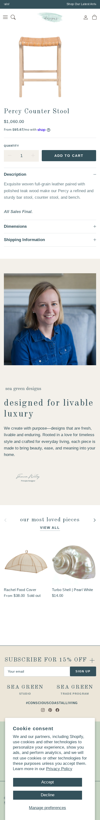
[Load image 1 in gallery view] (40, 66)
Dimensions (15, 226)
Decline (47, 795)
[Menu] (5, 17)
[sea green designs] (50, 17)
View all (50, 528)
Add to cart (68, 156)
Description (15, 174)
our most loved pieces (50, 520)
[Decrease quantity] (10, 156)
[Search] (16, 17)
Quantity (11, 145)
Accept (47, 782)
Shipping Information (24, 239)
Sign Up (83, 671)
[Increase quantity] (33, 156)
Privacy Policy (59, 769)
